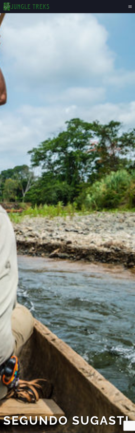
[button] (130, 6)
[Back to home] (26, 6)
